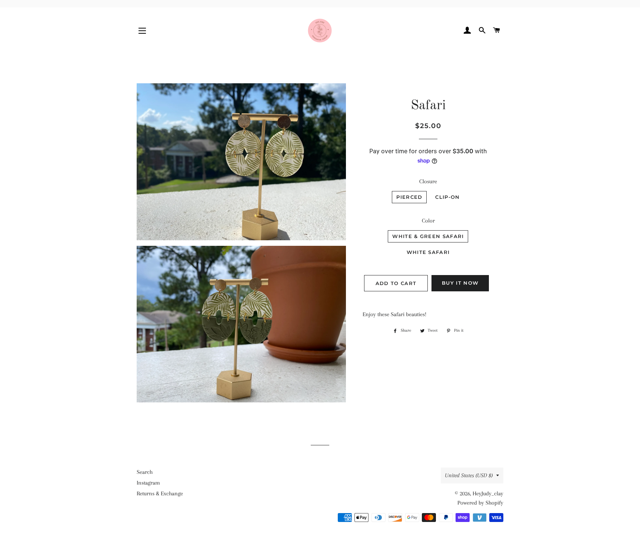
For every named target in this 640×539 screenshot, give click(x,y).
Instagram (148, 482)
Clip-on (447, 197)
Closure (428, 181)
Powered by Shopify (480, 502)
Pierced (409, 197)
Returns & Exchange (160, 493)
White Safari (428, 252)
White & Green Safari (428, 236)
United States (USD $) (469, 475)
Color (428, 220)
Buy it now (460, 283)
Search (145, 472)
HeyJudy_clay (488, 493)
